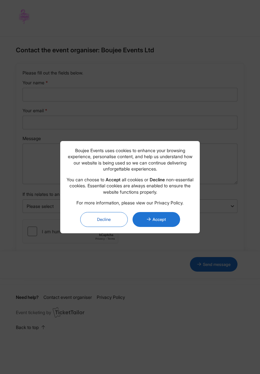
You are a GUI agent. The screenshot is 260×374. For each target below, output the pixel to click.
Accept (159, 219)
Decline (104, 219)
